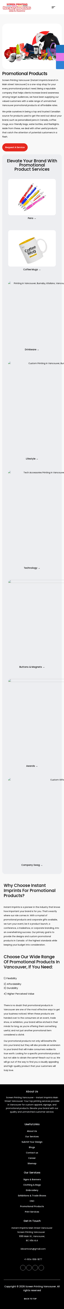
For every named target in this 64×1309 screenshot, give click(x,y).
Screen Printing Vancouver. (40, 1286)
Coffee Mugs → (32, 269)
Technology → (32, 567)
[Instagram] (29, 1267)
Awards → (32, 766)
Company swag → (32, 865)
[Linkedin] (35, 1267)
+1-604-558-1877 (33, 1259)
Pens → (32, 218)
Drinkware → (32, 349)
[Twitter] (41, 1267)
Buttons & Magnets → (32, 666)
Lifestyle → (32, 458)
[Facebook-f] (23, 1267)
